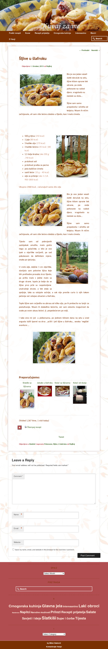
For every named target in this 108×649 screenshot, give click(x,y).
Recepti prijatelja (42, 33)
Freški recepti (15, 33)
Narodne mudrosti (40, 612)
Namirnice (15, 612)
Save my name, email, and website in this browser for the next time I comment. (44, 549)
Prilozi (56, 612)
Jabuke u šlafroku (45, 383)
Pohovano (48, 444)
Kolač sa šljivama (62, 383)
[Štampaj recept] (25, 427)
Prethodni (84, 50)
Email (18, 528)
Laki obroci (89, 605)
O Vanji (12, 39)
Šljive (55, 444)
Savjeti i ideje (31, 618)
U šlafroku (62, 444)
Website (17, 542)
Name (18, 514)
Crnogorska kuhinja (62, 33)
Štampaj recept (34, 427)
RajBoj (49, 66)
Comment (18, 476)
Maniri (93, 33)
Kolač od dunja (79, 383)
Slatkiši (32, 444)
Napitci (25, 612)
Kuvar (27, 33)
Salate (91, 611)
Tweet (61, 436)
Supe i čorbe (66, 618)
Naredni (95, 50)
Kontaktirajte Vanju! (54, 646)
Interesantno (80, 33)
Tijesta (80, 618)
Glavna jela (52, 606)
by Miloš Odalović (54, 643)
